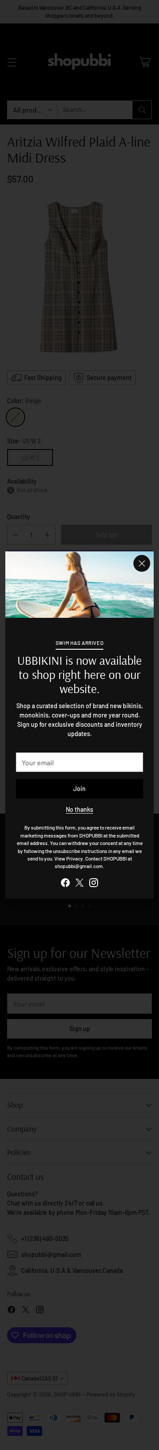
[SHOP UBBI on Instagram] (93, 883)
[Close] (141, 563)
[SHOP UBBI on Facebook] (65, 883)
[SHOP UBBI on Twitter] (79, 883)
